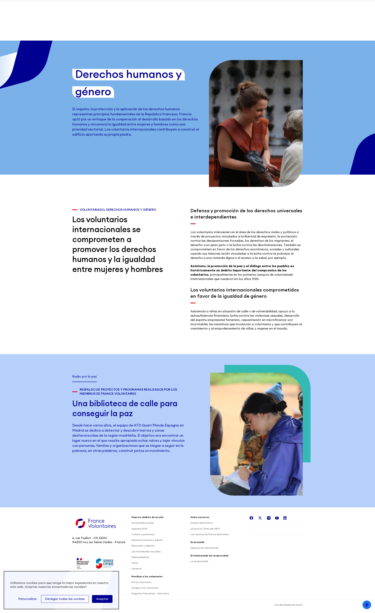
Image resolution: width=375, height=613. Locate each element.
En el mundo (170, 34)
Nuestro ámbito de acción (129, 34)
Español (289, 35)
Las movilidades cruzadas (146, 551)
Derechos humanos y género (147, 540)
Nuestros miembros (286, 8)
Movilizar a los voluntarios (242, 8)
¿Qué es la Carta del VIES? (205, 529)
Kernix (299, 605)
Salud (134, 563)
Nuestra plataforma (201, 523)
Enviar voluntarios (141, 582)
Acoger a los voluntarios (144, 588)
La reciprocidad (199, 561)
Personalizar (27, 599)
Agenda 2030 (139, 529)
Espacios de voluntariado (204, 548)
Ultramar (136, 569)
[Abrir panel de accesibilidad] (366, 605)
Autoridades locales (142, 523)
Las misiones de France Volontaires (209, 534)
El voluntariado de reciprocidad (213, 34)
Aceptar (102, 599)
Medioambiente (140, 557)
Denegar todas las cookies (65, 599)
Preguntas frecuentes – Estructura (150, 593)
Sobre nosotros (86, 34)
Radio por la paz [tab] (84, 376)
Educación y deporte (142, 546)
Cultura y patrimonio (143, 534)
